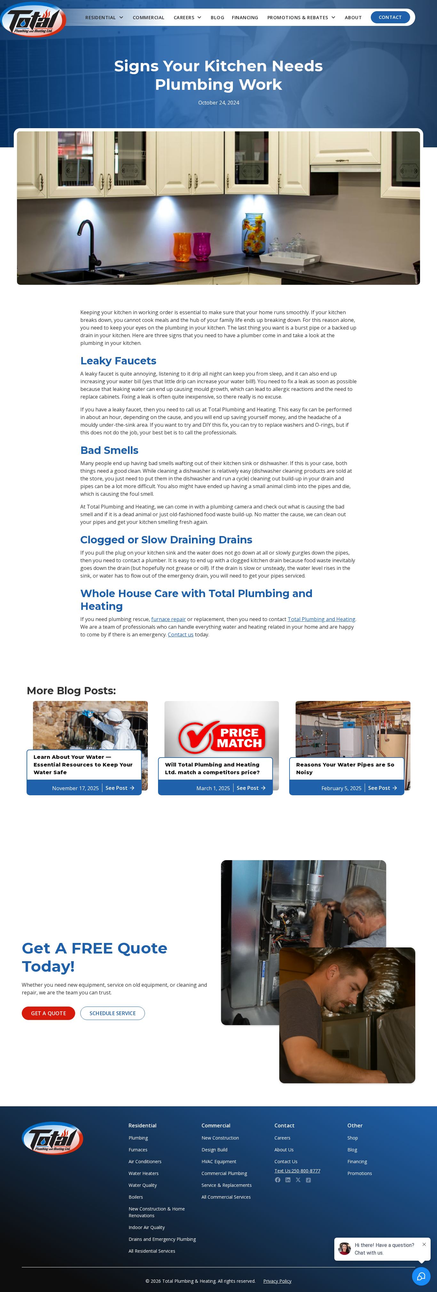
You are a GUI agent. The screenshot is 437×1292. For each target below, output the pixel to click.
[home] (33, 19)
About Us (284, 1150)
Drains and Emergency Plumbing (162, 1239)
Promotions (359, 1173)
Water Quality (143, 1185)
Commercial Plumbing (224, 1173)
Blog (217, 17)
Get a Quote (48, 1013)
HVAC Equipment (219, 1161)
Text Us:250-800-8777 (297, 1171)
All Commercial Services (226, 1197)
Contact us (181, 634)
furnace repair (168, 619)
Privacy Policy (277, 1281)
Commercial (149, 17)
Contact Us (286, 1161)
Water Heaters (144, 1173)
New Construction (220, 1138)
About (353, 17)
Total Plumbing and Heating (321, 619)
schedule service (113, 1013)
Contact (390, 17)
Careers (282, 1138)
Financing (245, 17)
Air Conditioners (145, 1161)
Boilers (136, 1197)
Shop (352, 1138)
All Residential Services (152, 1251)
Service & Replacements (227, 1185)
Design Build (214, 1150)
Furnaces (138, 1150)
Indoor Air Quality (147, 1227)
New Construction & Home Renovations (157, 1212)
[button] (104, 18)
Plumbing (138, 1138)
